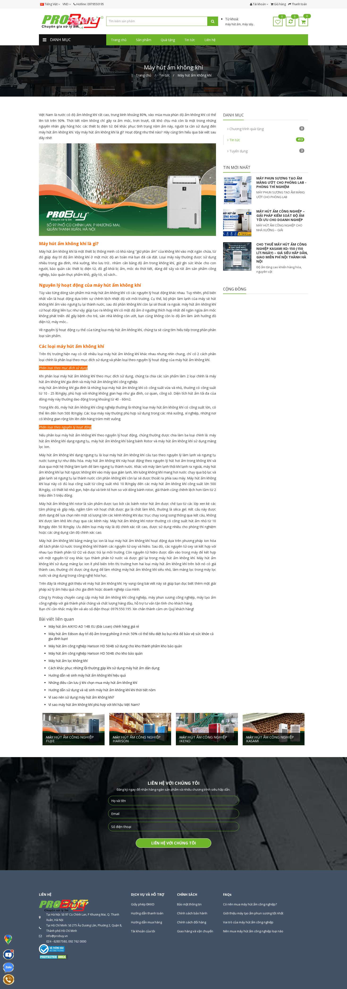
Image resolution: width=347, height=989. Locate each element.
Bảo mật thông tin (189, 904)
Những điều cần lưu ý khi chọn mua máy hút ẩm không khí (92, 682)
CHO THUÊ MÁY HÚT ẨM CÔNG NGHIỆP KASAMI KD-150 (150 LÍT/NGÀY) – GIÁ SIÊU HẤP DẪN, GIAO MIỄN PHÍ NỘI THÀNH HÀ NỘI (282, 253)
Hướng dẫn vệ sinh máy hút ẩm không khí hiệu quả (87, 675)
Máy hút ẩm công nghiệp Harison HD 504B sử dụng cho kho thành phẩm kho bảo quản (115, 646)
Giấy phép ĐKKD (142, 904)
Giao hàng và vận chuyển (195, 931)
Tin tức (266, 139)
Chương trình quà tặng (266, 128)
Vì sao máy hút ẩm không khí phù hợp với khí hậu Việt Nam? (94, 704)
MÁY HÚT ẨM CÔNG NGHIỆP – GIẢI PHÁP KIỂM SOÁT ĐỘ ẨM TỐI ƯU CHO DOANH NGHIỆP (280, 215)
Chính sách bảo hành (192, 913)
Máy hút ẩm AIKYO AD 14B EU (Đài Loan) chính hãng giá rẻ (93, 626)
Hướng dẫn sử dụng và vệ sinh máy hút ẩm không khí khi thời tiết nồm (102, 690)
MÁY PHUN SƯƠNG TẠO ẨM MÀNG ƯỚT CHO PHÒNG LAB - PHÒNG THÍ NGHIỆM (281, 182)
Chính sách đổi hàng (191, 922)
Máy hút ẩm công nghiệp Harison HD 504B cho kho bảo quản (95, 653)
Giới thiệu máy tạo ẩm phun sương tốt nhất (253, 913)
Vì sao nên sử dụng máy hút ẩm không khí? (81, 697)
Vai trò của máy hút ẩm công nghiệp (248, 922)
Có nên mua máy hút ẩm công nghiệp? (250, 904)
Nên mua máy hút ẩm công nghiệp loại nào (253, 931)
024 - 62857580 (56, 941)
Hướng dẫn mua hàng (146, 922)
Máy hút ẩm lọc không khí (68, 660)
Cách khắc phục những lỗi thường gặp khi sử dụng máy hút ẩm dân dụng (103, 668)
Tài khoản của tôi (143, 931)
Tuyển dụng (266, 151)
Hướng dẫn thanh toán (147, 913)
